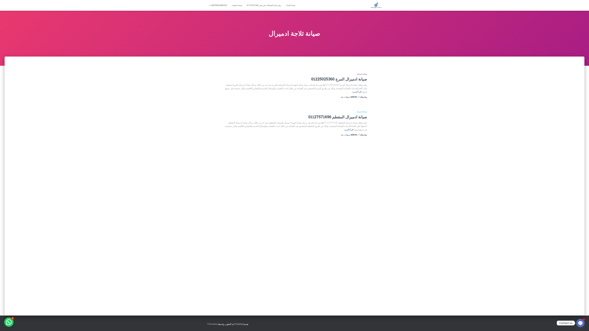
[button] (8, 322)
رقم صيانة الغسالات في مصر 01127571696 (264, 5)
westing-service (219, 5)
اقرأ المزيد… (356, 92)
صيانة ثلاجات (290, 5)
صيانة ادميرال (362, 74)
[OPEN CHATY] (580, 323)
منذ (350, 97)
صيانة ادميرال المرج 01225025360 (339, 79)
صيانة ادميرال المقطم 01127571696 (337, 116)
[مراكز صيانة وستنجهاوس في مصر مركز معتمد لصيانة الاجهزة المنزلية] (376, 5)
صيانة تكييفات (237, 5)
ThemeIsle (212, 324)
